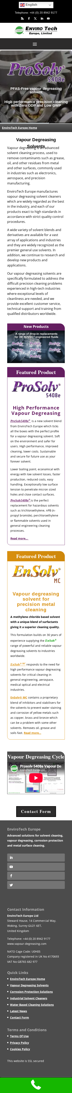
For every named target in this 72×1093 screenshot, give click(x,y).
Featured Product (36, 372)
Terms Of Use (19, 1036)
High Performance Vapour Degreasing (36, 410)
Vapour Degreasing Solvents (29, 985)
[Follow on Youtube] (47, 18)
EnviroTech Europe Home (19, 127)
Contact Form (36, 811)
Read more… (32, 733)
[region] (36, 86)
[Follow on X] (34, 18)
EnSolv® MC (18, 697)
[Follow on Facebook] (27, 18)
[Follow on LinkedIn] (40, 18)
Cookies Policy (20, 1049)
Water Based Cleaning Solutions (32, 1004)
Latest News (18, 1011)
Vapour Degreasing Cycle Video (36, 760)
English (31, 4)
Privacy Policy (19, 1042)
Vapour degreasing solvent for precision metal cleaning (36, 601)
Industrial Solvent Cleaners (28, 998)
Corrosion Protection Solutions (31, 991)
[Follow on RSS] (21, 18)
